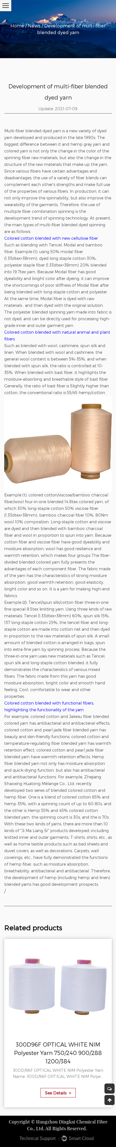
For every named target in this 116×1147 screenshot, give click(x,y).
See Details (56, 1093)
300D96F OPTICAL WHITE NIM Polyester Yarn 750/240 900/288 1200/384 (58, 1052)
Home (17, 25)
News (34, 25)
